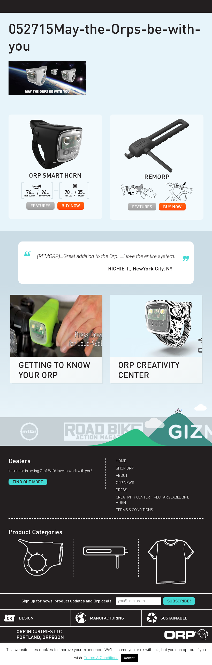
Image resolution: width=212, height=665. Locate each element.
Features (40, 206)
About (122, 475)
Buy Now (71, 206)
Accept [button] (129, 658)
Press (121, 490)
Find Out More (28, 482)
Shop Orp (125, 468)
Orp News (125, 483)
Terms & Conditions (134, 510)
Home (121, 461)
